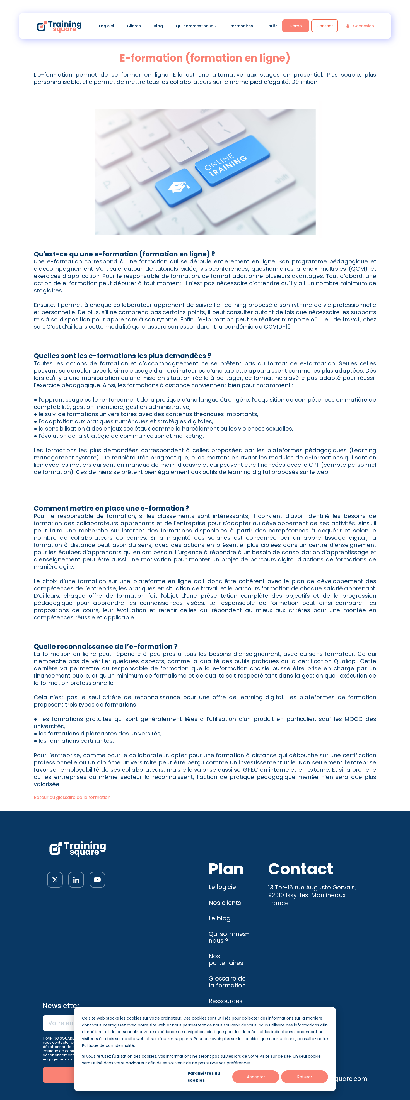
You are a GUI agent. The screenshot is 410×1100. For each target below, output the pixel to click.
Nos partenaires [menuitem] (226, 959)
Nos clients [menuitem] (225, 903)
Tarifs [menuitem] (272, 26)
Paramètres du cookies (203, 1076)
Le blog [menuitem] (220, 918)
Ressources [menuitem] (225, 1001)
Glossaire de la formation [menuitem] (227, 981)
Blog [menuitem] (158, 26)
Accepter (256, 1077)
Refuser (304, 1077)
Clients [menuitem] (134, 26)
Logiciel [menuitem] (106, 26)
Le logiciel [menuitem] (223, 887)
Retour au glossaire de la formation (72, 797)
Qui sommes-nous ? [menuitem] (196, 26)
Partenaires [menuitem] (241, 26)
